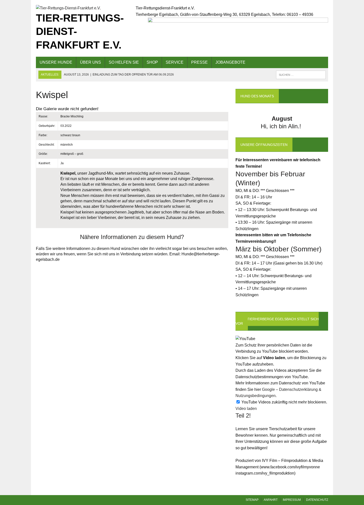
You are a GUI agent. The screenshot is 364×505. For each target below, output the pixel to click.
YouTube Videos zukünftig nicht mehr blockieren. (283, 402)
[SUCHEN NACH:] (301, 74)
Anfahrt (271, 500)
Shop (152, 62)
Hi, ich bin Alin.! (282, 126)
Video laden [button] (246, 408)
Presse (199, 62)
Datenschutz (317, 500)
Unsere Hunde (56, 62)
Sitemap (252, 500)
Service (174, 62)
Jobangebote (230, 62)
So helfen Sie (124, 62)
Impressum (292, 500)
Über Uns (90, 62)
